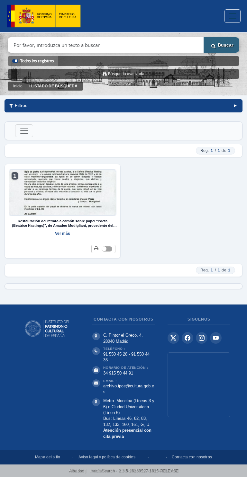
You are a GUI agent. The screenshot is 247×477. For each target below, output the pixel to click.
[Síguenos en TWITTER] (173, 338)
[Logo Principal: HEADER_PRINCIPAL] (43, 16)
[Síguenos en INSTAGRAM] (201, 338)
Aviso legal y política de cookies (106, 457)
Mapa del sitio (47, 457)
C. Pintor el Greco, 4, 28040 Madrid (123, 338)
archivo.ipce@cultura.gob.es (128, 389)
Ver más (62, 233)
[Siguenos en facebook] (187, 338)
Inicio (18, 86)
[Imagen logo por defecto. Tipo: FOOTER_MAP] (199, 384)
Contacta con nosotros (192, 457)
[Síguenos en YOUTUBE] (216, 338)
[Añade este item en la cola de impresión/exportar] (96, 249)
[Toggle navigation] (232, 16)
